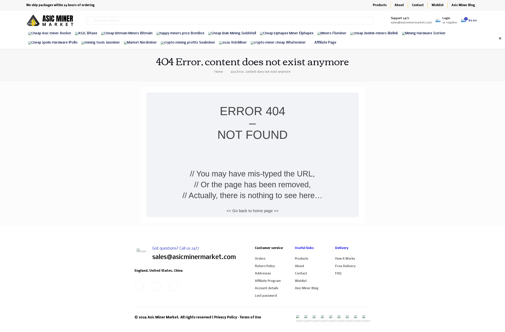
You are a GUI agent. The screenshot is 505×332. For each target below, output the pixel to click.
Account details (266, 288)
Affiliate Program (268, 281)
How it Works (345, 258)
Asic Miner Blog (306, 288)
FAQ (338, 273)
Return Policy (265, 266)
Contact (301, 273)
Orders (260, 258)
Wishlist (301, 281)
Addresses (263, 273)
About (299, 266)
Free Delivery (345, 266)
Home (218, 72)
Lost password (266, 295)
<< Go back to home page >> (252, 211)
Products (301, 258)
